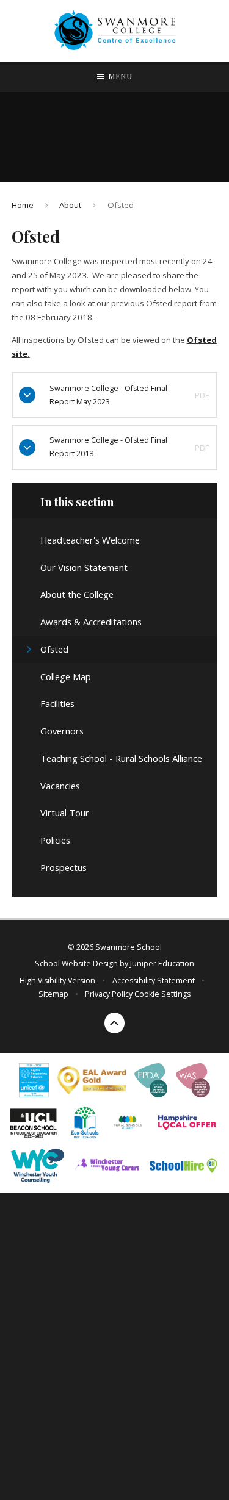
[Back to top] (114, 1023)
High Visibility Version (57, 980)
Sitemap (53, 994)
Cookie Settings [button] (162, 994)
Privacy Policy (109, 994)
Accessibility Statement (153, 980)
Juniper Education (162, 963)
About (70, 204)
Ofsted (120, 204)
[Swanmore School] (115, 31)
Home (23, 204)
